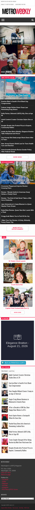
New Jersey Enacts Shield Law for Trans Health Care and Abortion (17, 144)
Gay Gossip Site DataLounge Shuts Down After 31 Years (17, 138)
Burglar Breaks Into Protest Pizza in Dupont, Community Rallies (16, 126)
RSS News (5, 489)
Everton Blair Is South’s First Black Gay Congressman (14, 102)
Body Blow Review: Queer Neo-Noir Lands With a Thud (17, 211)
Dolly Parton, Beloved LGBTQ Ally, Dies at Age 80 (17, 114)
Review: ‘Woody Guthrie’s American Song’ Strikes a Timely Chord (15, 193)
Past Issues (15, 507)
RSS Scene (14, 489)
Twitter (4, 481)
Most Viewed (4, 371)
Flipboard (5, 483)
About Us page (5, 474)
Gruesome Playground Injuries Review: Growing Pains (14, 187)
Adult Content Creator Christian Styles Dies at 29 (17, 120)
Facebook (5, 479)
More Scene (17, 312)
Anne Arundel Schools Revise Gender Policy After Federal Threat (16, 150)
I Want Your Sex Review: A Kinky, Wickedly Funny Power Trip (15, 221)
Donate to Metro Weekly (7, 4)
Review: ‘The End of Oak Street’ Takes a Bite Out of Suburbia (16, 199)
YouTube (4, 485)
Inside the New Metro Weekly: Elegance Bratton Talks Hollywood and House (17, 132)
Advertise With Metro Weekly (8, 1)
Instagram (5, 487)
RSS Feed (26, 507)
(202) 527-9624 (6, 472)
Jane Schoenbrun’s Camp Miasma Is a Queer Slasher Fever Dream (16, 205)
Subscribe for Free (20, 4)
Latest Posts (11, 371)
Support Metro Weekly (6, 507)
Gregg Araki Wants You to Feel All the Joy (15, 216)
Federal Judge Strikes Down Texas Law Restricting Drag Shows (14, 108)
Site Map (21, 507)
